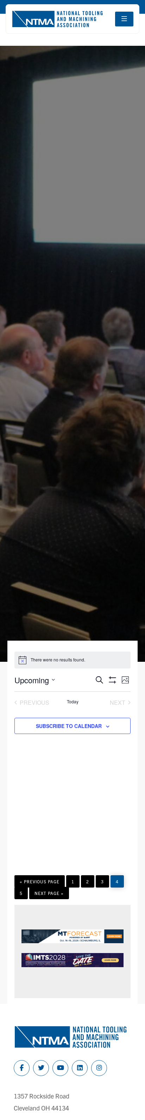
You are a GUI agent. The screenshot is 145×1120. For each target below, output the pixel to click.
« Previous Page (39, 883)
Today (72, 701)
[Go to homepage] (57, 19)
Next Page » (49, 894)
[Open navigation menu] (124, 19)
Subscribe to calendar (69, 725)
